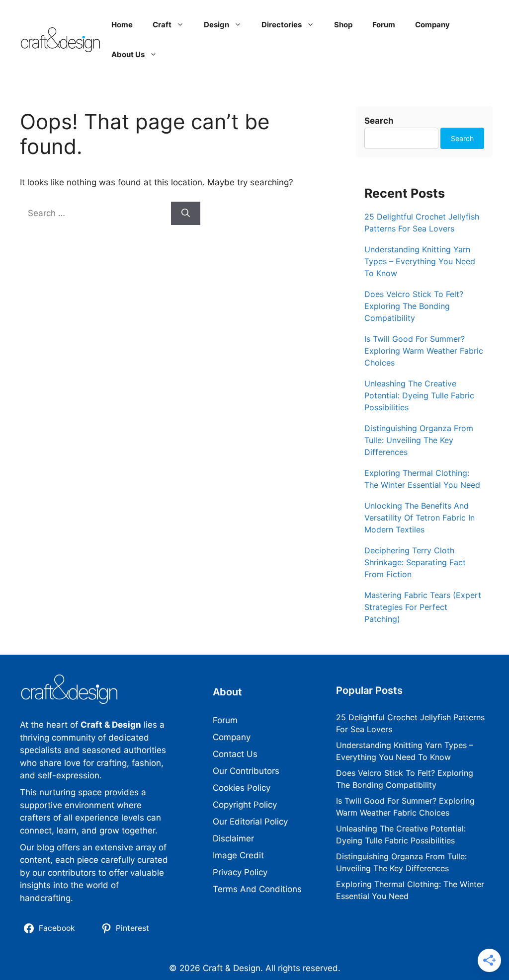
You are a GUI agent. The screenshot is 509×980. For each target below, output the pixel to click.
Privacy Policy (240, 872)
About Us (128, 54)
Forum (383, 24)
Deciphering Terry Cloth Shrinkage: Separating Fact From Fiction (415, 562)
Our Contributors (246, 771)
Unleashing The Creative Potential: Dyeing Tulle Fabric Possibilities (419, 395)
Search (379, 121)
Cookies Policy (241, 788)
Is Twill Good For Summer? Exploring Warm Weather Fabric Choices (423, 351)
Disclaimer (233, 838)
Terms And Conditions (257, 889)
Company (432, 24)
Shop (343, 24)
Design (216, 24)
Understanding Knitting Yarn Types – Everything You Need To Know (419, 261)
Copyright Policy (245, 805)
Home (122, 24)
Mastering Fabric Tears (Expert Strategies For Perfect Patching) (422, 607)
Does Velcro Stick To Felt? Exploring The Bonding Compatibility (413, 306)
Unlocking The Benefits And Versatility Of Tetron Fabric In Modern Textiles (419, 517)
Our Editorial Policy (250, 822)
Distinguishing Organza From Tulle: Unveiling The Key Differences (418, 440)
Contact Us (235, 754)
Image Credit (238, 855)
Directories (281, 24)
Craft (162, 24)
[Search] (185, 214)
